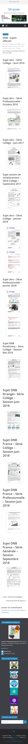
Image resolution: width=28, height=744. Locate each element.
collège (15, 46)
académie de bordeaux (8, 46)
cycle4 (19, 46)
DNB (22, 46)
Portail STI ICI (4, 648)
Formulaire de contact (9, 653)
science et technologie (7, 48)
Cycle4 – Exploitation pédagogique (12, 597)
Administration (9, 741)
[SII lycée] (3, 25)
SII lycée (14, 9)
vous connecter (12, 610)
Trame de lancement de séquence (15, 601)
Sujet (14, 48)
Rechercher (25, 722)
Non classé (5, 34)
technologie (18, 48)
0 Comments (22, 44)
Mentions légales (18, 741)
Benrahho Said (7, 44)
